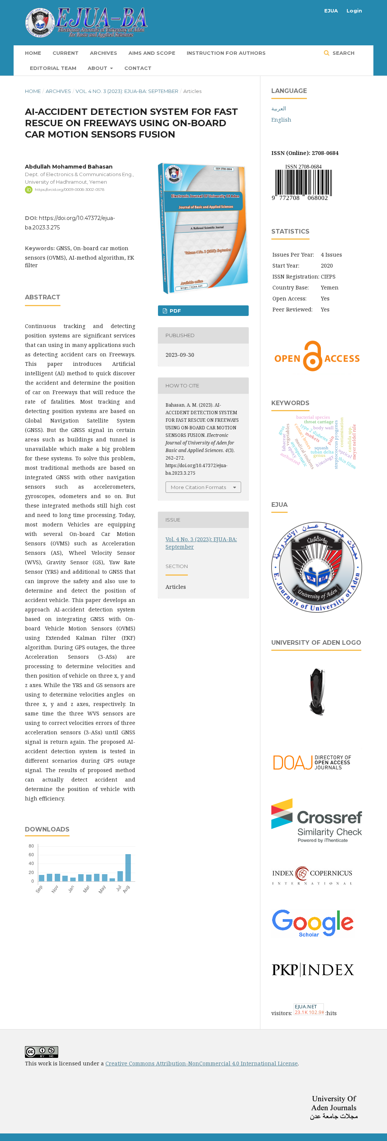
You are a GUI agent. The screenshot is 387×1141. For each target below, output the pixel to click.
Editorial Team (53, 68)
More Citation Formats (198, 487)
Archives (103, 53)
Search (342, 53)
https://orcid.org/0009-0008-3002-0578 (69, 189)
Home (33, 53)
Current (66, 53)
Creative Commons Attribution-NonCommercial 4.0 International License (201, 1063)
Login (354, 11)
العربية (278, 108)
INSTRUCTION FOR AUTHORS (226, 53)
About (98, 68)
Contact (138, 68)
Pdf (174, 311)
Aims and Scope (151, 53)
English (281, 119)
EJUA (331, 11)
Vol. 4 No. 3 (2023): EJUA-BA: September (127, 91)
